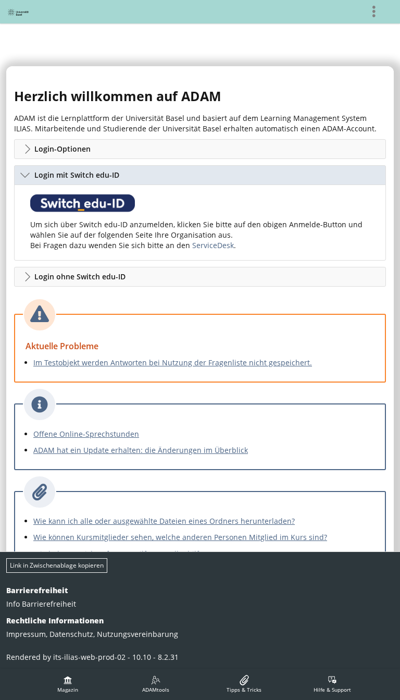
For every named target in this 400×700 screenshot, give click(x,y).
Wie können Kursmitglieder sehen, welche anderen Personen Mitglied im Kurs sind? (180, 537)
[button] (200, 149)
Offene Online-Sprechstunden (86, 434)
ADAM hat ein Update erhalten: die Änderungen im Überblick (140, 450)
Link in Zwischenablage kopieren (57, 565)
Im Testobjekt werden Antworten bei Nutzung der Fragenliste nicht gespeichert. (172, 362)
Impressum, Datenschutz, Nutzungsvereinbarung (92, 634)
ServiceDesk (213, 245)
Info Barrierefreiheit (41, 604)
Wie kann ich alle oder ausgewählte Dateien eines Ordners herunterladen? (164, 521)
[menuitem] (68, 684)
